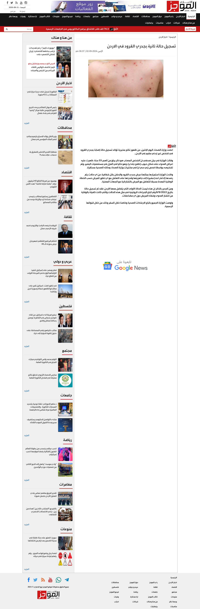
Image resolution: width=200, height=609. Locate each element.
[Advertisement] (125, 123)
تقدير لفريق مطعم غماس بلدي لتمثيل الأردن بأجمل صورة (43, 494)
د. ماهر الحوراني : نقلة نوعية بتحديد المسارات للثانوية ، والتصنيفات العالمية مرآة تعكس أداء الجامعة (42, 407)
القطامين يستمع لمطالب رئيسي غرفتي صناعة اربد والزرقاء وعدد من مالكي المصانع (42, 199)
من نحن (12, 11)
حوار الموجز (157, 16)
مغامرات (65, 484)
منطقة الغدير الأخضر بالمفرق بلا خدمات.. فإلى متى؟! (43, 153)
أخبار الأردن (180, 16)
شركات (176, 23)
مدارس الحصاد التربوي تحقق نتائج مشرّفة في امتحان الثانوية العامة (42, 376)
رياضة (78, 16)
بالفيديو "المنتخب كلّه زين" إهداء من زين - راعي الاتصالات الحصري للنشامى (41, 511)
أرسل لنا (22, 11)
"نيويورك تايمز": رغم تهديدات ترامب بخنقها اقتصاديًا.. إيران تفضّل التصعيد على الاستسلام (42, 53)
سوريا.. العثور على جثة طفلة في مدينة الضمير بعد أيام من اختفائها (42, 539)
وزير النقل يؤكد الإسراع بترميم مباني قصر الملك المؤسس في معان (42, 138)
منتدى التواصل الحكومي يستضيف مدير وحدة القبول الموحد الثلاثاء (42, 421)
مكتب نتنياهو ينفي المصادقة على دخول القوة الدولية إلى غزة (42, 332)
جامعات (86, 16)
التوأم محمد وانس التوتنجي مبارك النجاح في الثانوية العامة (43, 361)
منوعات (56, 16)
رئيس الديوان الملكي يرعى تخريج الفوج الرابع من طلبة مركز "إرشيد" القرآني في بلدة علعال (43, 110)
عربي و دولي (116, 16)
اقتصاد (136, 16)
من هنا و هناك (188, 23)
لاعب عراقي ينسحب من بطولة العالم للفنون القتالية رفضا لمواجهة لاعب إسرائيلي (41, 451)
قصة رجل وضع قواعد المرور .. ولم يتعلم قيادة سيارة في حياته (42, 555)
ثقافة (127, 16)
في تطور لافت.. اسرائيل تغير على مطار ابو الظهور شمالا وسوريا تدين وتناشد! (42, 288)
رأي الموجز (168, 16)
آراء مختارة (32, 16)
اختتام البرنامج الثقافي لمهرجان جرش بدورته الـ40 (43, 242)
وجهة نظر (13, 16)
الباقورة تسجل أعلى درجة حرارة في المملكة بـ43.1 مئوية (42, 93)
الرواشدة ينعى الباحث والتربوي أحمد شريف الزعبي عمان (41, 227)
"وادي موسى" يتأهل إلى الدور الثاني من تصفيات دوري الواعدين (41, 465)
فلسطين (105, 16)
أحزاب (168, 23)
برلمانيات (149, 23)
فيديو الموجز (67, 16)
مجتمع (95, 16)
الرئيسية (191, 16)
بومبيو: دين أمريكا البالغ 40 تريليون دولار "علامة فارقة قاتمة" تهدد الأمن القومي (41, 184)
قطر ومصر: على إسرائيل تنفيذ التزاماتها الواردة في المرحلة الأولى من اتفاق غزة (42, 273)
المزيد (26, 123)
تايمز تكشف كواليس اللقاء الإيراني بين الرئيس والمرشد (43, 69)
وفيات (22, 16)
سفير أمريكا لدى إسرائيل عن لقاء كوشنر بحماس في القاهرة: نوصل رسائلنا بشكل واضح (42, 318)
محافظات (145, 16)
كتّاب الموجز (44, 16)
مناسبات (159, 23)
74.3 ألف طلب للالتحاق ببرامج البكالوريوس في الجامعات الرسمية (90, 28)
